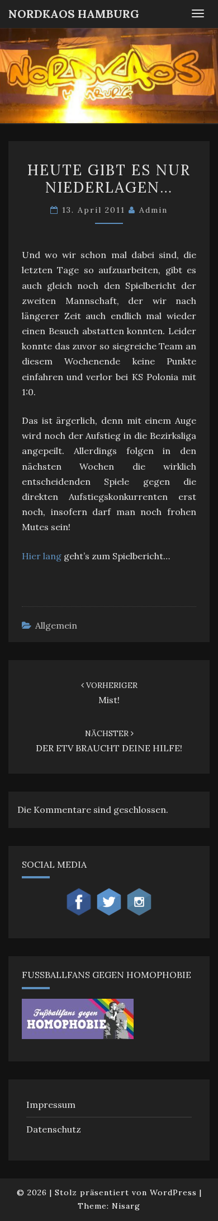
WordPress (173, 1192)
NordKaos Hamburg (73, 14)
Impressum (50, 1104)
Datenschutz (53, 1129)
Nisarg (126, 1206)
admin (153, 210)
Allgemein (56, 625)
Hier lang (41, 556)
